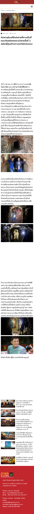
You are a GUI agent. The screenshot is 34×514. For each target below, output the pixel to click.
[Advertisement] (17, 64)
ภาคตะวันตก (8, 10)
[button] (31, 6)
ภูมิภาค (13, 10)
